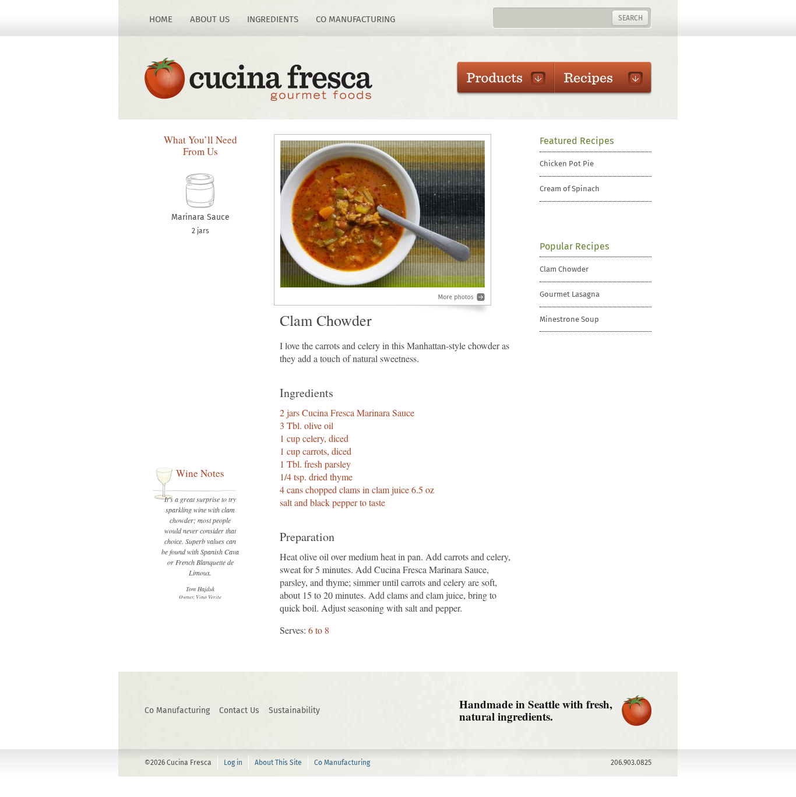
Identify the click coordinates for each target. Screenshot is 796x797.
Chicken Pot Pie (567, 163)
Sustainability (294, 710)
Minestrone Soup (569, 319)
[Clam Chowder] (382, 224)
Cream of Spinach (570, 188)
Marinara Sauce (200, 217)
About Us (210, 19)
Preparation (307, 537)
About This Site (278, 763)
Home (160, 19)
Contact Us (239, 710)
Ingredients (272, 19)
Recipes (597, 77)
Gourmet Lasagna (570, 294)
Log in (233, 763)
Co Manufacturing (355, 19)
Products (499, 77)
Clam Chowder (564, 269)
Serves (292, 630)
